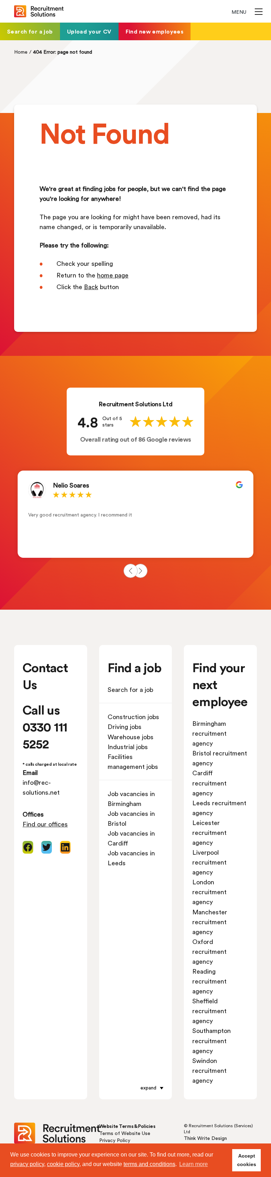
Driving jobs (124, 726)
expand (148, 1088)
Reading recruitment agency (209, 981)
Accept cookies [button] (246, 1160)
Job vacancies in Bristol (131, 818)
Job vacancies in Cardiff (131, 838)
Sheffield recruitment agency (209, 1010)
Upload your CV (89, 31)
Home (21, 52)
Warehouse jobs (130, 737)
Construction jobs (133, 717)
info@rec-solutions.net (41, 787)
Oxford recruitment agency (209, 951)
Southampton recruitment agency (211, 1040)
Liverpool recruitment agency (209, 862)
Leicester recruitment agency (209, 832)
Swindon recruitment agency (209, 1070)
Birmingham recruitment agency (209, 733)
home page (112, 275)
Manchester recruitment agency (209, 922)
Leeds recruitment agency (219, 808)
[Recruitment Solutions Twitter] (46, 847)
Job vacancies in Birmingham (131, 798)
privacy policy (27, 1164)
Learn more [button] (193, 1164)
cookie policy (63, 1164)
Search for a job (30, 31)
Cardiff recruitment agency (209, 782)
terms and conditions (149, 1164)
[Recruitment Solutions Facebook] (28, 847)
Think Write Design (205, 1138)
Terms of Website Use (124, 1133)
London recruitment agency (209, 892)
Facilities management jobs (133, 761)
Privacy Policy (114, 1140)
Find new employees (155, 31)
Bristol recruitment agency (219, 758)
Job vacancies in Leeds (131, 858)
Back (91, 287)
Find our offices (45, 824)
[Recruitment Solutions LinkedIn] (65, 847)
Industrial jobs (128, 747)
